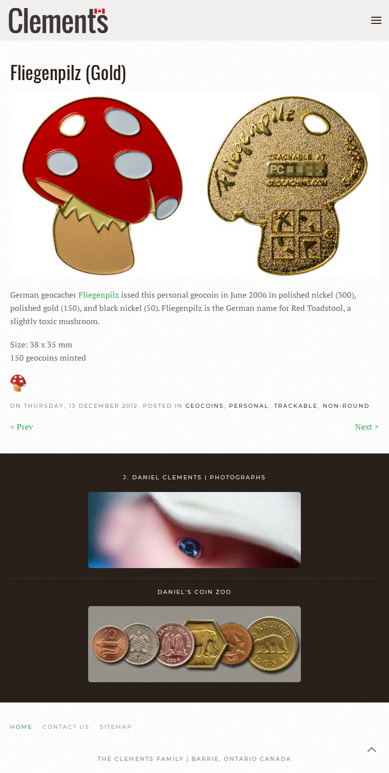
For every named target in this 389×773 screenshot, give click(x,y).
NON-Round (346, 405)
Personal (249, 405)
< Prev (21, 426)
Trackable (296, 405)
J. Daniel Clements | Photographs (194, 477)
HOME (21, 726)
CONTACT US (66, 726)
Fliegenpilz (99, 294)
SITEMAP (116, 726)
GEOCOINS (204, 405)
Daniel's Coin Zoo (194, 591)
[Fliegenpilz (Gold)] (194, 184)
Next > (367, 426)
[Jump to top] (372, 750)
